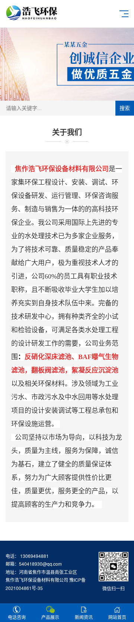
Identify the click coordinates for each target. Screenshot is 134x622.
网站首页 (117, 617)
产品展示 (50, 617)
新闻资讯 (84, 617)
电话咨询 (17, 617)
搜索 (124, 108)
